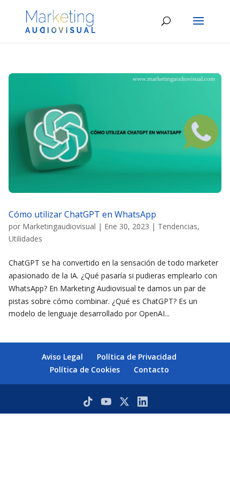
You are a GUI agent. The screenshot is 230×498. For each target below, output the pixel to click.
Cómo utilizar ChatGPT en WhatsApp (82, 214)
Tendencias (177, 226)
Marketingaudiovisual (59, 226)
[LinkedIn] (142, 401)
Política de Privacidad (137, 357)
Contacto (151, 369)
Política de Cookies (85, 369)
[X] (124, 401)
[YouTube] (106, 401)
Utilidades (25, 239)
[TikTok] (88, 401)
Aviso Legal (62, 357)
